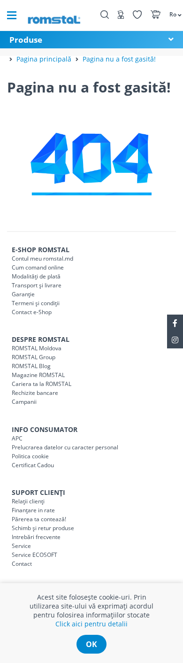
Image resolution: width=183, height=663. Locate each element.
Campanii (24, 402)
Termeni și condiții (36, 303)
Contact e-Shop (32, 312)
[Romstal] (54, 15)
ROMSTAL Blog (31, 366)
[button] (171, 14)
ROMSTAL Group (33, 357)
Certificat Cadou (33, 465)
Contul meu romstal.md (42, 258)
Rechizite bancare (35, 393)
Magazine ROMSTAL (38, 375)
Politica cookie (30, 456)
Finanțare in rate (33, 510)
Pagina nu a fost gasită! (119, 58)
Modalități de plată (36, 276)
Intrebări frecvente (36, 537)
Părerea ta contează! (39, 519)
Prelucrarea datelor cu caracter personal (65, 447)
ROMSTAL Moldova (36, 348)
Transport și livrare (36, 285)
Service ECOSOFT (34, 555)
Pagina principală (43, 58)
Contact (22, 564)
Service (21, 546)
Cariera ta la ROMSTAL (41, 384)
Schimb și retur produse (43, 528)
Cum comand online (38, 267)
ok (91, 644)
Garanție (23, 294)
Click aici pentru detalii (91, 623)
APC (17, 438)
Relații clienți (28, 501)
